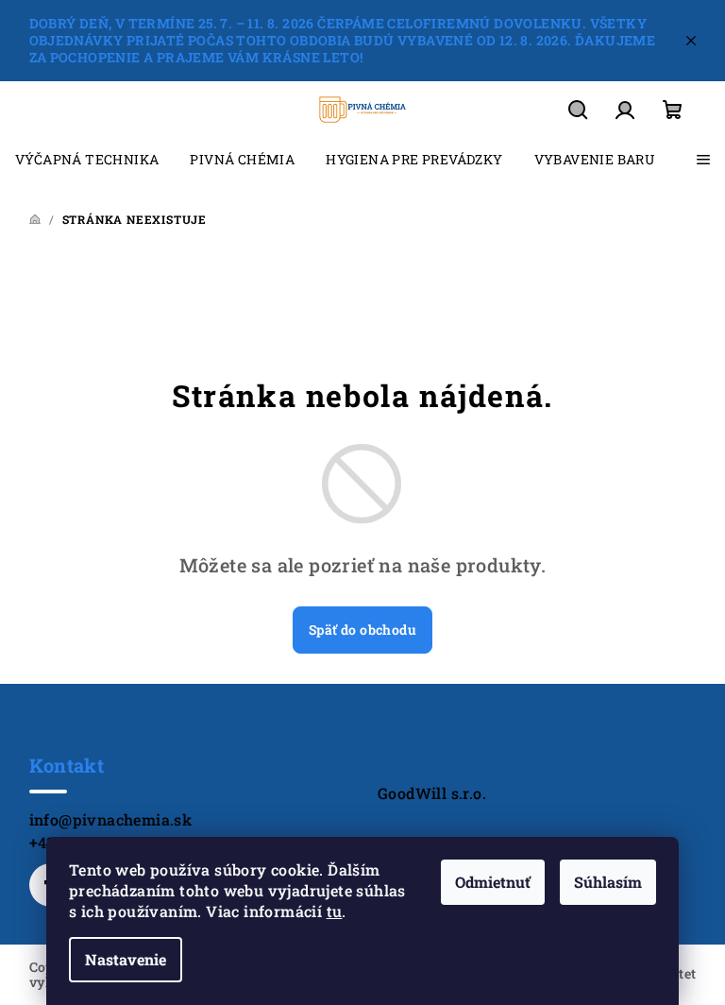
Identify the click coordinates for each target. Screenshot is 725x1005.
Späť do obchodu (362, 630)
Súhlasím (608, 882)
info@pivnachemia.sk (111, 819)
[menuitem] (87, 159)
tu (335, 911)
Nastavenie (125, 959)
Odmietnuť (493, 882)
